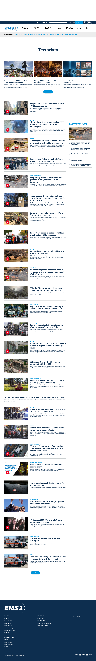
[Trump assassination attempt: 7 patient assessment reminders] (16, 505)
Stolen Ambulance (34, 193)
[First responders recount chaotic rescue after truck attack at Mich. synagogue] (16, 145)
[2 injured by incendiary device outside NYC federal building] (16, 108)
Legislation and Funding (35, 536)
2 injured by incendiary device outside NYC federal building (47, 105)
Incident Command (34, 304)
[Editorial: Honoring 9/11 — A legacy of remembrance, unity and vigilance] (16, 292)
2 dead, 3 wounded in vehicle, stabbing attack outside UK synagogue (47, 234)
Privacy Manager (76, 616)
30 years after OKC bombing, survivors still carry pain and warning (47, 381)
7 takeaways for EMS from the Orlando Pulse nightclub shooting (18, 81)
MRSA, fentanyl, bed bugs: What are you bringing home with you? (34, 397)
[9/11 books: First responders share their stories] (77, 69)
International (32, 230)
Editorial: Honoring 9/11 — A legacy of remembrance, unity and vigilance (46, 289)
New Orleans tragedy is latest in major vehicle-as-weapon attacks (47, 429)
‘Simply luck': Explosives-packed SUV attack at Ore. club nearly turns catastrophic (47, 124)
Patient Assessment (34, 499)
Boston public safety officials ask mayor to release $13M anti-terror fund (48, 558)
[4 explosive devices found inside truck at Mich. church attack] (16, 255)
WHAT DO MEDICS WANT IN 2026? (24, 34)
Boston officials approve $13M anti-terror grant (45, 539)
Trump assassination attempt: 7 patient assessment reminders (47, 502)
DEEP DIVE (87, 28)
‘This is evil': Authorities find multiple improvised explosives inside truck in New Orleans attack (46, 448)
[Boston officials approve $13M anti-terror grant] (16, 542)
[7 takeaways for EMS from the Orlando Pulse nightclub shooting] (18, 69)
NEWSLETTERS (72, 22)
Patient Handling (37, 79)
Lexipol (13, 655)
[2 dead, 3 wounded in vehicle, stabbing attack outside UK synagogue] (16, 237)
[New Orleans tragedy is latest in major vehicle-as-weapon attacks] (16, 432)
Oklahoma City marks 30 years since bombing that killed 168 (46, 363)
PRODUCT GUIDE (36, 28)
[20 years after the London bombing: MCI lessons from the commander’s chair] (16, 310)
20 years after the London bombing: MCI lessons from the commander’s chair (48, 307)
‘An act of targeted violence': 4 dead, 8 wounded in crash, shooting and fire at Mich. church (47, 271)
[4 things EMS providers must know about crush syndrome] (48, 69)
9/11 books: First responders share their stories (75, 81)
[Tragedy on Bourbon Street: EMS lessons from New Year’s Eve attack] (16, 413)
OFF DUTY (59, 28)
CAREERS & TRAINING (47, 28)
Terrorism (32, 101)
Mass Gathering (33, 323)
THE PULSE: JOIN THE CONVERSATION (67, 34)
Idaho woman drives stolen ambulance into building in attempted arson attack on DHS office (47, 198)
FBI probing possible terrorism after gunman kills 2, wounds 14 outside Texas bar (46, 179)
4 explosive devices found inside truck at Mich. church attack (48, 252)
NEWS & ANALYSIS (25, 28)
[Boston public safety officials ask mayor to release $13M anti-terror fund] (16, 561)
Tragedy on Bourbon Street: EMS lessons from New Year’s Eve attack (48, 410)
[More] (31, 28)
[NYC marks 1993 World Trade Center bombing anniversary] (16, 524)
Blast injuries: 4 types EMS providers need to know (46, 465)
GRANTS (79, 28)
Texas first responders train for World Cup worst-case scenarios (46, 214)
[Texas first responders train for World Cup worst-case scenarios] (16, 218)
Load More (48, 92)
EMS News (32, 554)
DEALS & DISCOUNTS (69, 28)
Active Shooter (7, 79)
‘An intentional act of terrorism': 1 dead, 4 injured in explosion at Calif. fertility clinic (48, 345)
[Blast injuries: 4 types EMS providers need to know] (16, 469)
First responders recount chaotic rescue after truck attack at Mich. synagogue (47, 141)
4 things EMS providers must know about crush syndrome (46, 81)
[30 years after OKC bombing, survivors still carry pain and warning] (16, 384)
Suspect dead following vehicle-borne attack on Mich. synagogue (47, 160)
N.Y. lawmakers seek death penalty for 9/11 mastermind (47, 484)
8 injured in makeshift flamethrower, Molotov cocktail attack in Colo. (46, 326)
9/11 (64, 79)
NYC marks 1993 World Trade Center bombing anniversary (46, 521)
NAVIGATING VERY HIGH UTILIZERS (45, 34)
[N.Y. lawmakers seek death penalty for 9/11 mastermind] (16, 487)
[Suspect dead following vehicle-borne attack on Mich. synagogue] (16, 163)
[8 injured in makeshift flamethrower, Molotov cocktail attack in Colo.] (16, 329)
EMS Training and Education (36, 462)
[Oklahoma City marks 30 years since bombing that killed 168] (16, 366)
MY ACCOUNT (79, 22)
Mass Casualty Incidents (35, 175)
